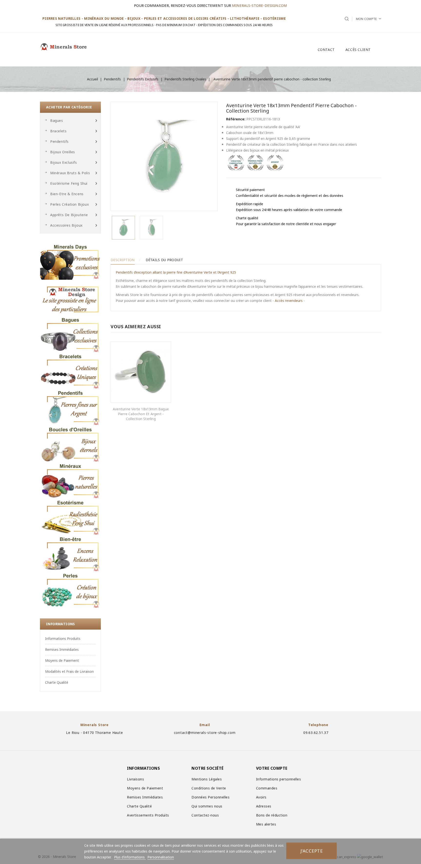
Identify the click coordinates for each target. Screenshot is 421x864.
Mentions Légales (206, 779)
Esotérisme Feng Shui (68, 183)
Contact (326, 49)
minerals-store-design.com (259, 5)
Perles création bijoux (69, 204)
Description (122, 260)
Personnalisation (160, 857)
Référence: (235, 119)
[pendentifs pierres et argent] (70, 407)
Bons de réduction (271, 815)
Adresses (263, 806)
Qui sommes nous (206, 806)
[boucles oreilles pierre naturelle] (70, 444)
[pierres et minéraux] (70, 480)
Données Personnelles (210, 797)
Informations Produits (62, 638)
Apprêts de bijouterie (69, 214)
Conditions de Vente (208, 788)
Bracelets (58, 131)
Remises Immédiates (62, 649)
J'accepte (311, 851)
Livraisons (135, 779)
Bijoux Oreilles (62, 152)
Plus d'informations (130, 857)
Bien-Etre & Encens (67, 194)
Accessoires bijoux (66, 225)
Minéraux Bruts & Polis (70, 173)
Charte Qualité (56, 682)
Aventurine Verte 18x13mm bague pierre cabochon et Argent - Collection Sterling (141, 414)
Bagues (56, 120)
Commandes (266, 788)
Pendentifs (59, 141)
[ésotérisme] (70, 517)
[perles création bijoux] (70, 590)
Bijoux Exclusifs (63, 162)
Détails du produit (164, 260)
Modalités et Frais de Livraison (69, 671)
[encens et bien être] (70, 554)
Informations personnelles (278, 779)
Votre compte (271, 768)
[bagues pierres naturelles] (70, 334)
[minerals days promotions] (70, 261)
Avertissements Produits (148, 815)
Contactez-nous (205, 815)
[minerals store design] (70, 298)
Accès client (358, 49)
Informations (60, 624)
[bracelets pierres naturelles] (70, 371)
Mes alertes (266, 824)
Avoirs (261, 797)
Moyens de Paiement (62, 660)
